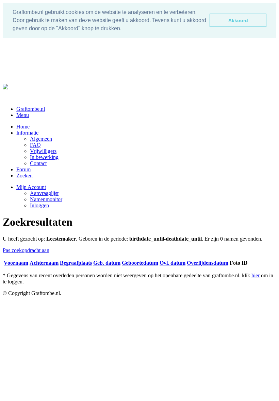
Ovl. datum (172, 263)
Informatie (27, 133)
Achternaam (44, 263)
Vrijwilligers (43, 151)
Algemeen (41, 139)
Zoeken (24, 175)
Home (23, 126)
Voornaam (16, 263)
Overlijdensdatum (207, 263)
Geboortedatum (140, 263)
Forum (23, 169)
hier (255, 275)
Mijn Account (31, 187)
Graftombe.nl (30, 109)
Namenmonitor (46, 199)
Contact (38, 163)
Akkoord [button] (238, 20)
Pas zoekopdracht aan (26, 250)
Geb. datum (106, 263)
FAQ (35, 145)
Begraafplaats (76, 263)
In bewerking (44, 157)
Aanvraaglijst (44, 193)
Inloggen (39, 205)
